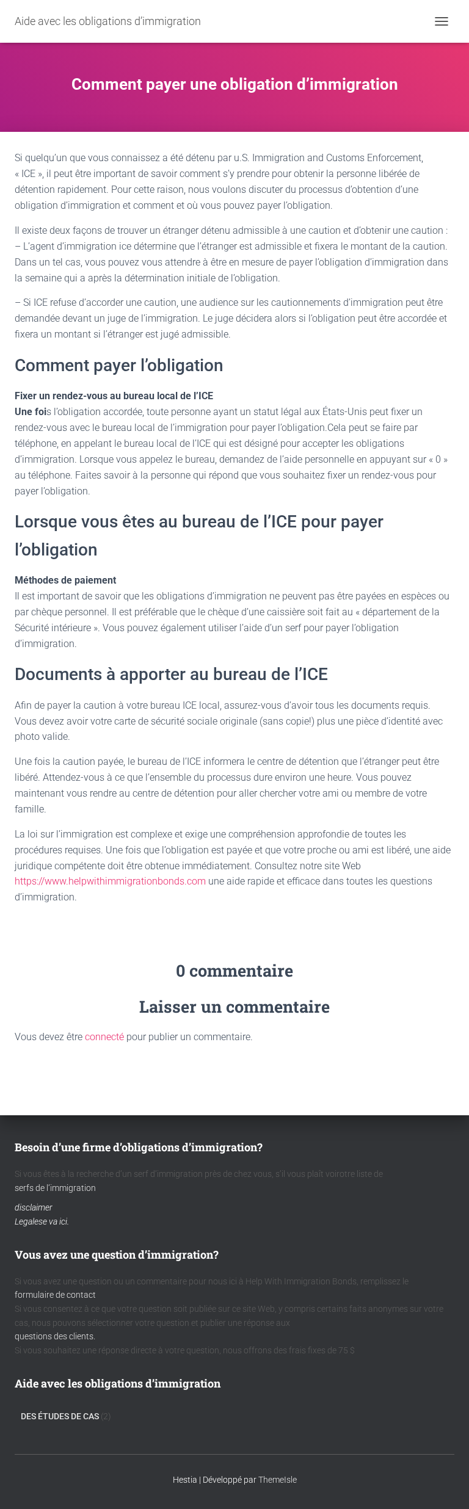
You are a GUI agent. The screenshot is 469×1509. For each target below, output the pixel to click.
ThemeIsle (277, 1480)
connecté (104, 1037)
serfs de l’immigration (55, 1188)
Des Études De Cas (60, 1416)
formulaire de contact (55, 1295)
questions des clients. (55, 1336)
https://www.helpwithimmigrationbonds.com (110, 881)
